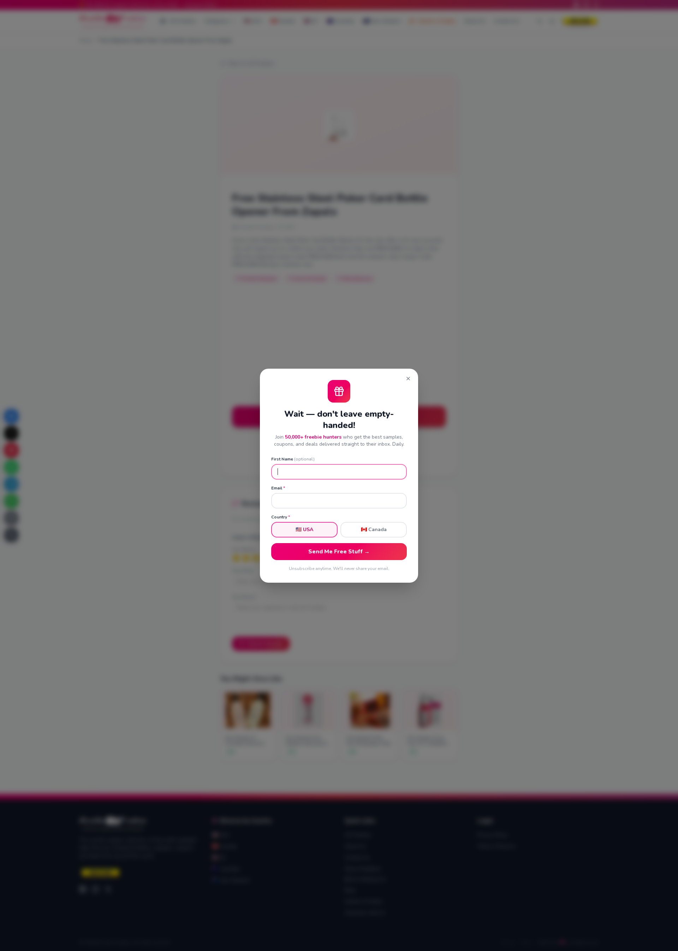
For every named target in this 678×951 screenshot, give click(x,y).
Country (280, 517)
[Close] (408, 378)
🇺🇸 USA (304, 529)
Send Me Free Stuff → (339, 551)
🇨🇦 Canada (374, 529)
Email (278, 488)
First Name (293, 459)
